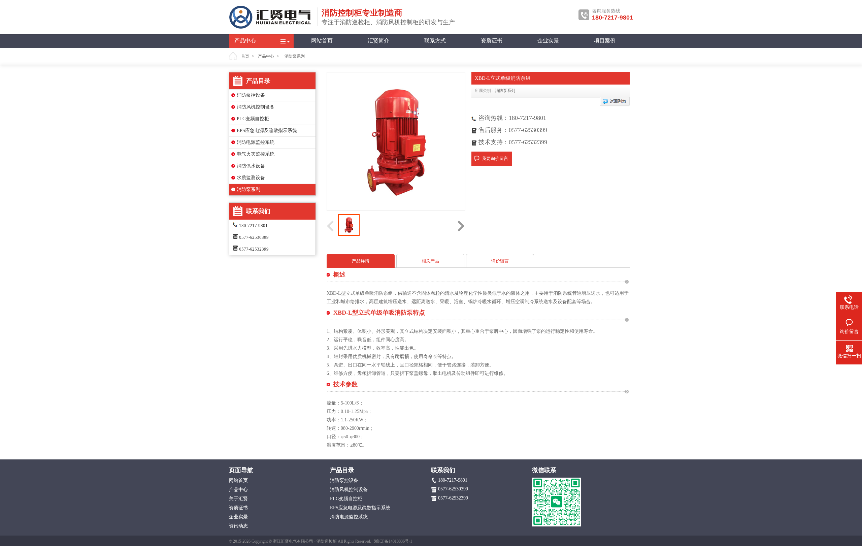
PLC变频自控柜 (253, 118)
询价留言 (500, 260)
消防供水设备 (251, 165)
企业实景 (548, 40)
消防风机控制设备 (255, 106)
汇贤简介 (378, 40)
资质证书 (491, 40)
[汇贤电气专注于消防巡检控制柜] (271, 27)
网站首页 (322, 40)
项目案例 (605, 40)
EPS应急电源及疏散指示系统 (267, 130)
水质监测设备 (251, 177)
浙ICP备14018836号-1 (393, 541)
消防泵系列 (248, 189)
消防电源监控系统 (255, 142)
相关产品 (430, 260)
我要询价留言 (495, 158)
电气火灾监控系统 (255, 154)
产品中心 (245, 40)
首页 (245, 56)
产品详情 (360, 260)
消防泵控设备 (251, 95)
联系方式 (435, 40)
